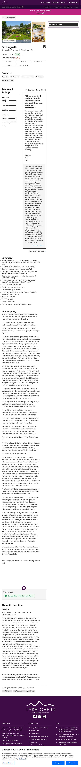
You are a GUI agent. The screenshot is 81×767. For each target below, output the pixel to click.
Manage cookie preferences (39, 736)
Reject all (72, 763)
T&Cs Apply (40, 13)
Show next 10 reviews (36, 251)
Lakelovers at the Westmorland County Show (68, 743)
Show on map (23, 65)
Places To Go (47, 7)
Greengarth (9, 47)
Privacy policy (35, 730)
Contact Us (56, 2)
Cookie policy (35, 733)
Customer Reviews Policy (39, 739)
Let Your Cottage (45, 2)
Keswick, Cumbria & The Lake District (19, 50)
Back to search (10, 18)
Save (44, 46)
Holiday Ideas (57, 7)
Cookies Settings (8, 763)
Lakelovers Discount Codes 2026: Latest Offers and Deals (68, 735)
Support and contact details (39, 728)
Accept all (58, 763)
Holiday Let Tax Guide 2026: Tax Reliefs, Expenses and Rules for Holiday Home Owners (68, 729)
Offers (76, 7)
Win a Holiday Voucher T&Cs (67, 739)
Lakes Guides (68, 7)
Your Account (74, 2)
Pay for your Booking (37, 745)
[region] (40, 756)
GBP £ (63, 2)
